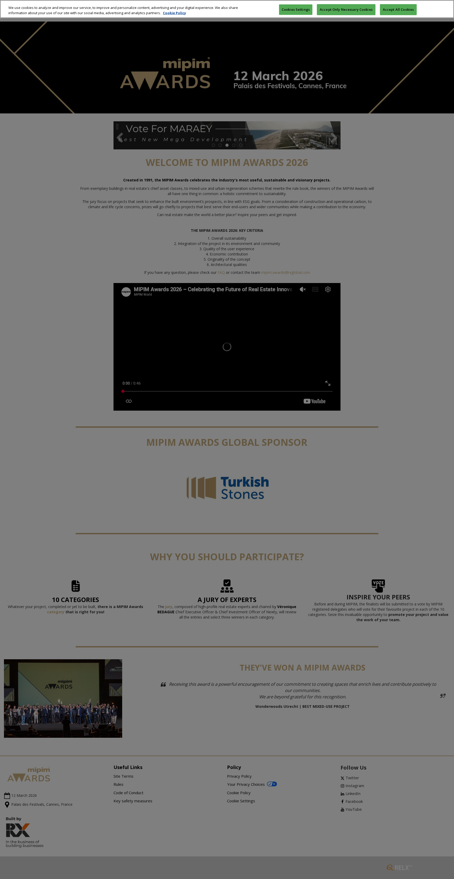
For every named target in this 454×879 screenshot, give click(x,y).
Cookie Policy (174, 13)
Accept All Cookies (398, 9)
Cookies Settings (296, 9)
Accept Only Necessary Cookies (346, 9)
